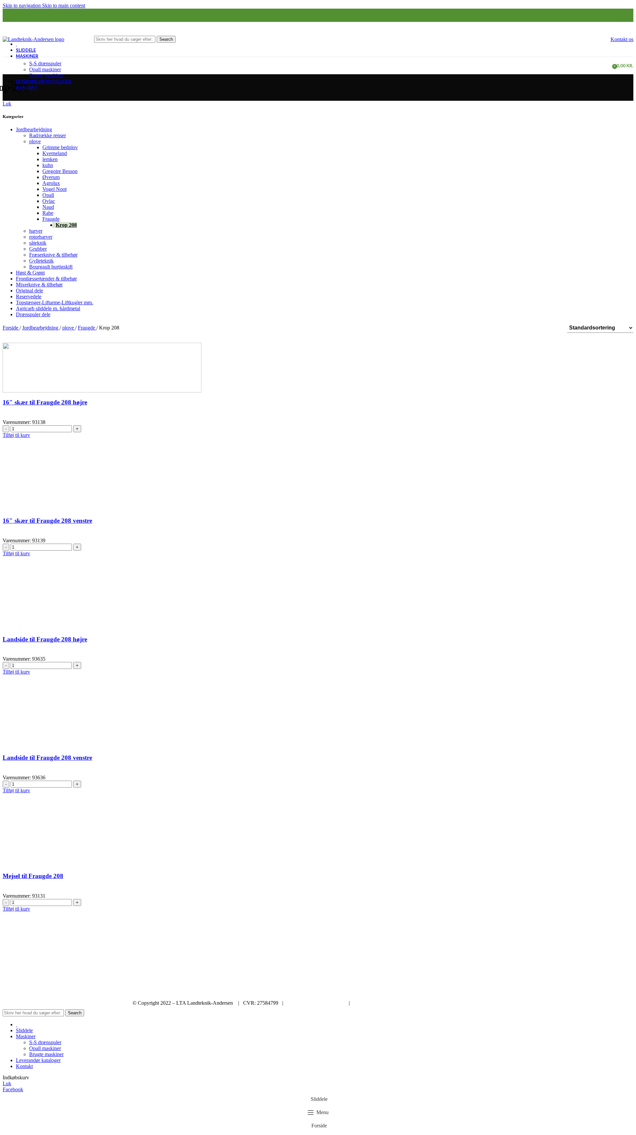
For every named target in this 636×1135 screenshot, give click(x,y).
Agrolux (51, 183)
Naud (48, 207)
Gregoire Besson (60, 171)
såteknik (37, 243)
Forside (11, 327)
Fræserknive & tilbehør (53, 255)
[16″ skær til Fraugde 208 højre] (102, 367)
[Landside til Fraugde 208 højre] (102, 604)
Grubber (38, 249)
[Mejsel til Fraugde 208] (102, 841)
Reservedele (28, 296)
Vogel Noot (54, 189)
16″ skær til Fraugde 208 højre (45, 402)
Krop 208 (66, 225)
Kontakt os (621, 39)
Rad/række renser (47, 135)
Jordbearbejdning (34, 129)
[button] (16, 435)
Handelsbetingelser (373, 1003)
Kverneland (54, 153)
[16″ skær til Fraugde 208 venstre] (102, 485)
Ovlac (48, 201)
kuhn (47, 165)
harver (35, 231)
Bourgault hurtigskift (51, 266)
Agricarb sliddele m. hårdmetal (48, 308)
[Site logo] (33, 38)
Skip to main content (63, 5)
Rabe (47, 213)
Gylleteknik (41, 261)
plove (35, 141)
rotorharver (40, 237)
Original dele (29, 290)
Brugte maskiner (46, 75)
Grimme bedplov (60, 147)
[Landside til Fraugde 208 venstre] (102, 722)
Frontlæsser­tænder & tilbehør (46, 278)
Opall (48, 195)
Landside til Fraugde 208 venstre (47, 757)
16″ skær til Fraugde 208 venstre (47, 520)
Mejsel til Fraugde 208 (33, 875)
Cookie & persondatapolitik (316, 1003)
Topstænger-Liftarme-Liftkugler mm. (54, 302)
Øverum (51, 177)
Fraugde (51, 219)
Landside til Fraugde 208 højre (45, 639)
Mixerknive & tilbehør (39, 284)
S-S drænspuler (45, 63)
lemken (50, 159)
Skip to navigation (22, 5)
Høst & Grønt (30, 272)
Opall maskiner (45, 69)
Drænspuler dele (33, 314)
